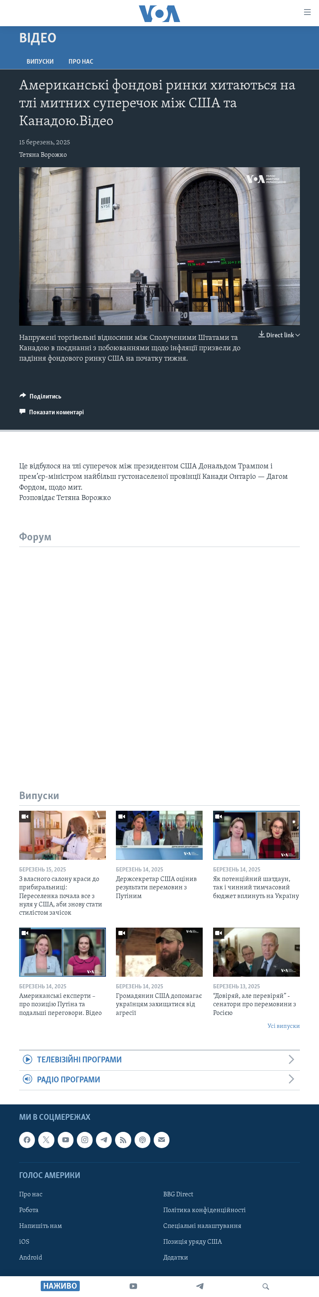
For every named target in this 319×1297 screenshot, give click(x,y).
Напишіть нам (40, 1226)
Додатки (175, 1258)
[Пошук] (265, 1286)
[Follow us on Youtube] (66, 1140)
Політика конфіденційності (204, 1210)
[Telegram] (200, 1286)
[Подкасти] (142, 1140)
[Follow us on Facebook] (27, 1140)
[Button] (40, 398)
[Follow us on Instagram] (85, 1140)
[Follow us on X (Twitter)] (46, 1140)
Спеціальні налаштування (202, 1226)
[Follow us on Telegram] (104, 1140)
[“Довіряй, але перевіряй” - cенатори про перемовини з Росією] (256, 952)
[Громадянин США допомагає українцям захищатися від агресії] (159, 952)
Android (30, 1258)
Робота (29, 1210)
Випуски (40, 62)
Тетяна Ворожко (43, 155)
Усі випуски (283, 1026)
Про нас (81, 62)
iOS (24, 1242)
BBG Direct (178, 1194)
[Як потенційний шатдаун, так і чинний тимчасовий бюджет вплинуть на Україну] (256, 835)
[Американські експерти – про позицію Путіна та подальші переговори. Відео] (62, 952)
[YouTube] (133, 1286)
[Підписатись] (161, 1140)
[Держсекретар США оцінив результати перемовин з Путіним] (159, 835)
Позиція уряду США (192, 1242)
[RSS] (123, 1140)
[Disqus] (159, 651)
